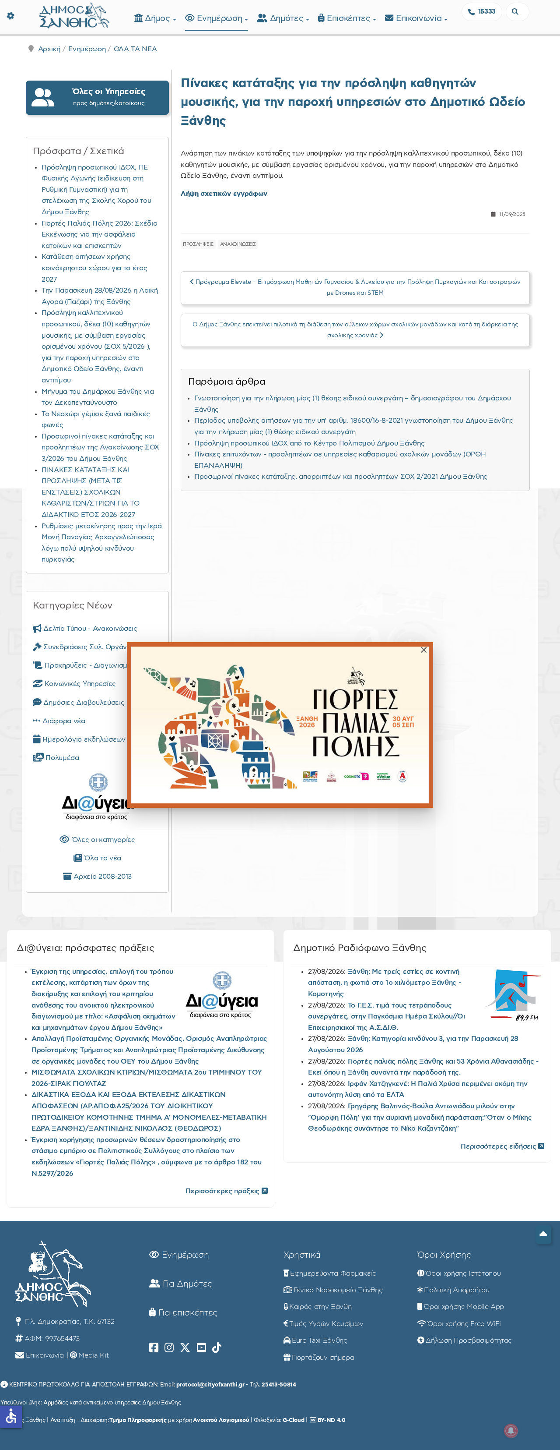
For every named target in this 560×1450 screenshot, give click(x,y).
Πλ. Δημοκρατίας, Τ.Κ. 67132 (68, 1321)
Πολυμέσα (61, 757)
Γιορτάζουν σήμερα (323, 1357)
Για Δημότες (186, 1284)
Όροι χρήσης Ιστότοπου (463, 1273)
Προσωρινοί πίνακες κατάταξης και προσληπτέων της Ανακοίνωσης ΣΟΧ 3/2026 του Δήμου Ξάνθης (100, 447)
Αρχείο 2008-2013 (102, 876)
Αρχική (49, 49)
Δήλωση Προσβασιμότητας (469, 1340)
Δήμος (158, 18)
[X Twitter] (185, 1347)
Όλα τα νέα (101, 858)
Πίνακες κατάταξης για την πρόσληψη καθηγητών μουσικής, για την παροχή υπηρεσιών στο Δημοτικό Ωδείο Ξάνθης (353, 102)
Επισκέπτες (350, 18)
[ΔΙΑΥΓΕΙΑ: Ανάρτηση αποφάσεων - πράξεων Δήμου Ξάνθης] (97, 798)
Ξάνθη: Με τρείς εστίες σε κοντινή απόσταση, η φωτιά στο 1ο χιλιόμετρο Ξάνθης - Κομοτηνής (384, 982)
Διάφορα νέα (63, 721)
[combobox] (517, 12)
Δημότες (288, 18)
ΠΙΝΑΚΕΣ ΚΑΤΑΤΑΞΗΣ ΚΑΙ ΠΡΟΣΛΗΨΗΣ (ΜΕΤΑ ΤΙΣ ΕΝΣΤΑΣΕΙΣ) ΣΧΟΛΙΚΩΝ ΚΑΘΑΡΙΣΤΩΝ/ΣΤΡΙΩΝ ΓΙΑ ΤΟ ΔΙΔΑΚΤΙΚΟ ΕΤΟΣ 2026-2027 (90, 492)
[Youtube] (201, 1347)
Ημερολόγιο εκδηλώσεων (83, 739)
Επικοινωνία (420, 18)
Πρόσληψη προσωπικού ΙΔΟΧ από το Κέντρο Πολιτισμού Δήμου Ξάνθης (309, 443)
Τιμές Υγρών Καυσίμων (326, 1323)
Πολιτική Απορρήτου (456, 1290)
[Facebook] (153, 1347)
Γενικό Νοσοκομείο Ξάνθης (338, 1290)
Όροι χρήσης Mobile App (464, 1306)
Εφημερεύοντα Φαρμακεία (333, 1273)
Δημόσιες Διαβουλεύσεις (83, 702)
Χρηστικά (302, 1255)
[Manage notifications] (511, 1431)
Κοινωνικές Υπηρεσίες (79, 683)
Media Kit (93, 1355)
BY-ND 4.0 (332, 1420)
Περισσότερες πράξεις (223, 1191)
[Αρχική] (74, 14)
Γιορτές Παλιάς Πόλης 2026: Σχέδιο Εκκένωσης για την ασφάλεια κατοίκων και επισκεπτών (99, 234)
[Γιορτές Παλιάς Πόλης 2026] (280, 725)
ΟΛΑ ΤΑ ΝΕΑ (135, 49)
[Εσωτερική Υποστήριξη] (11, 15)
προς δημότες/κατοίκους (109, 97)
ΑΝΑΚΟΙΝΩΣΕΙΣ (238, 244)
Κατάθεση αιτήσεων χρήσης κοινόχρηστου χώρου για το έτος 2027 (94, 268)
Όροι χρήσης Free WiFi (463, 1323)
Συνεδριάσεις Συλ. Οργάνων (89, 647)
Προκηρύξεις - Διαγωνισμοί (88, 665)
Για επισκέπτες (186, 1313)
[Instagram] (169, 1347)
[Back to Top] (543, 1234)
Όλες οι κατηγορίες (102, 839)
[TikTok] (216, 1347)
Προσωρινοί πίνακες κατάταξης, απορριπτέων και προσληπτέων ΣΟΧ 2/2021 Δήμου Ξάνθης (340, 476)
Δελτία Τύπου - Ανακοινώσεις (89, 628)
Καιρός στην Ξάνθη (320, 1306)
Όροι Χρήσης (444, 1255)
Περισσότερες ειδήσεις (499, 1146)
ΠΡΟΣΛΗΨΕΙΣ (198, 244)
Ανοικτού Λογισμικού (221, 1420)
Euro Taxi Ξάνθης (319, 1340)
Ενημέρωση (221, 18)
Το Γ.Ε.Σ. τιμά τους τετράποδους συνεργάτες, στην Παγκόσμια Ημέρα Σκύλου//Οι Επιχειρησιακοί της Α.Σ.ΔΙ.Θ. (386, 1016)
